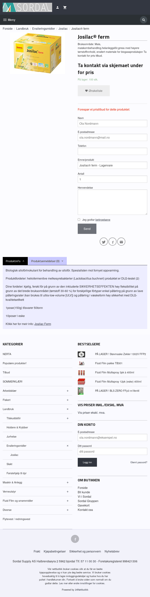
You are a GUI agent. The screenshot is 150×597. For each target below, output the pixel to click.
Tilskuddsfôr (14, 418)
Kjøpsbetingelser (55, 551)
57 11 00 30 (88, 561)
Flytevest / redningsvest (16, 519)
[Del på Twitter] (104, 242)
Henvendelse (85, 187)
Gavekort (83, 505)
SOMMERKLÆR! (12, 381)
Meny (11, 20)
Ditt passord (85, 446)
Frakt (37, 551)
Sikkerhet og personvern (85, 551)
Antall (81, 173)
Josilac (14, 455)
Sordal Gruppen (88, 501)
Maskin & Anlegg (12, 482)
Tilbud (6, 372)
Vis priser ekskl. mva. (91, 412)
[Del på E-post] (121, 242)
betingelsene (102, 219)
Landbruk (8, 409)
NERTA (7, 354)
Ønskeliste (95, 91)
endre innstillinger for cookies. (89, 583)
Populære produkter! (15, 363)
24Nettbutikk (81, 589)
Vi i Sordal (84, 496)
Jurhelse (11, 436)
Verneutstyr (9, 491)
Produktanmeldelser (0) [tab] (45, 261)
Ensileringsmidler (16, 445)
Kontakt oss (85, 510)
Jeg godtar (96, 219)
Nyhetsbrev (112, 551)
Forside (8, 28)
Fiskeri (6, 400)
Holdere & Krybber (17, 427)
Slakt (9, 464)
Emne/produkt (86, 159)
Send (87, 229)
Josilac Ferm (42, 324)
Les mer (63, 583)
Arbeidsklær (9, 390)
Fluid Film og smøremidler (18, 500)
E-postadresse (86, 132)
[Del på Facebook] (112, 242)
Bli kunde (84, 492)
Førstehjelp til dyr (17, 473)
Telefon (82, 146)
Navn (81, 118)
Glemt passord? (138, 462)
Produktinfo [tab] (13, 261)
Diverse (7, 510)
